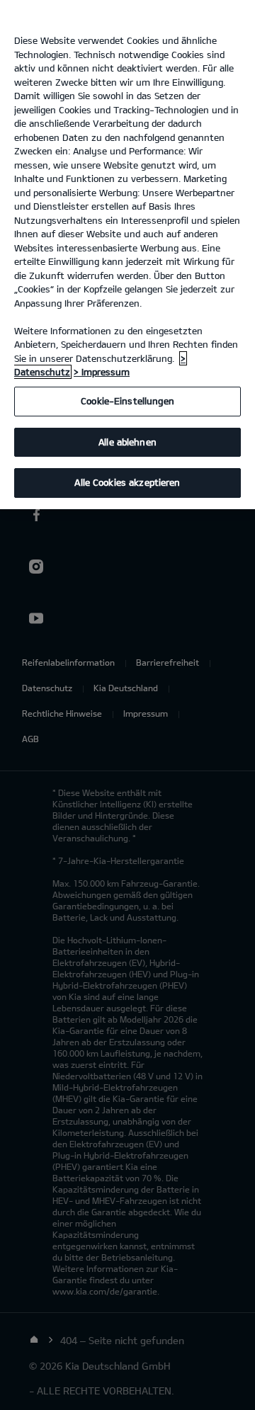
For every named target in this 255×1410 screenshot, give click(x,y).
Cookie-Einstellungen (127, 400)
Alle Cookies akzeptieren (127, 482)
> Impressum (102, 371)
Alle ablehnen (127, 442)
